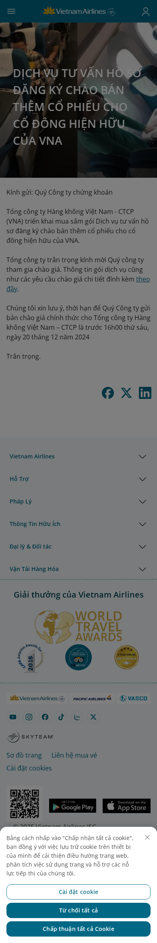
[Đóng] (147, 837)
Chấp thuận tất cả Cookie (78, 929)
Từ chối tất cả (78, 910)
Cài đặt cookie (79, 892)
